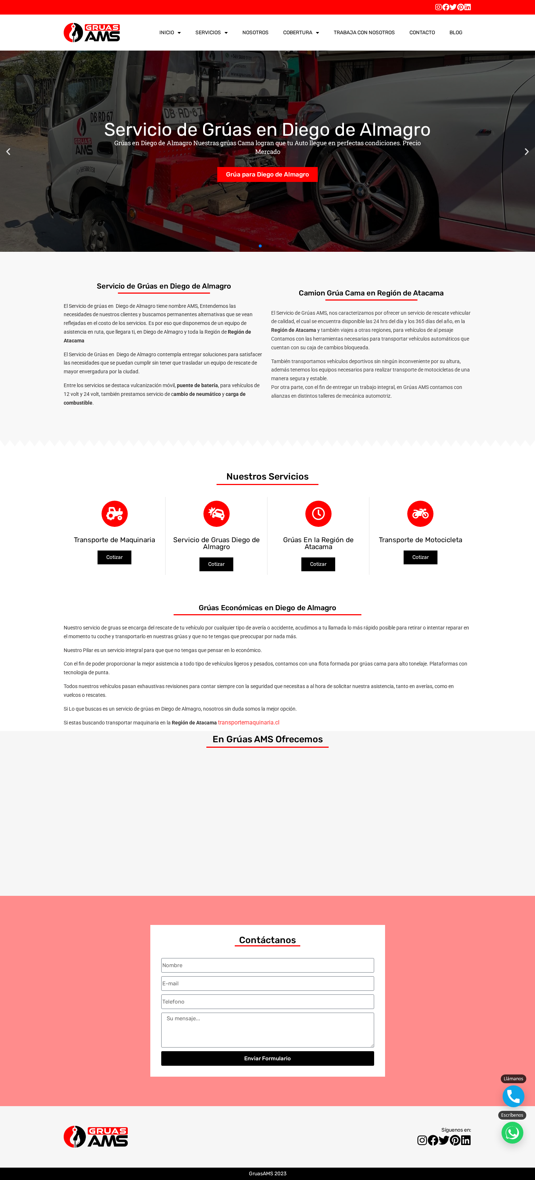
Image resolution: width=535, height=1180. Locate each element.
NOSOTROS (255, 32)
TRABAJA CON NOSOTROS (364, 32)
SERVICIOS (208, 32)
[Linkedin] (467, 7)
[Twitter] (453, 7)
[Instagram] (438, 7)
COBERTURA (297, 32)
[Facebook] (445, 7)
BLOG (456, 32)
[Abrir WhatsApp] (512, 1133)
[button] (8, 151)
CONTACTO (422, 32)
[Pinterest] (460, 7)
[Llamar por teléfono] (513, 1096)
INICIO (166, 32)
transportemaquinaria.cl (249, 722)
